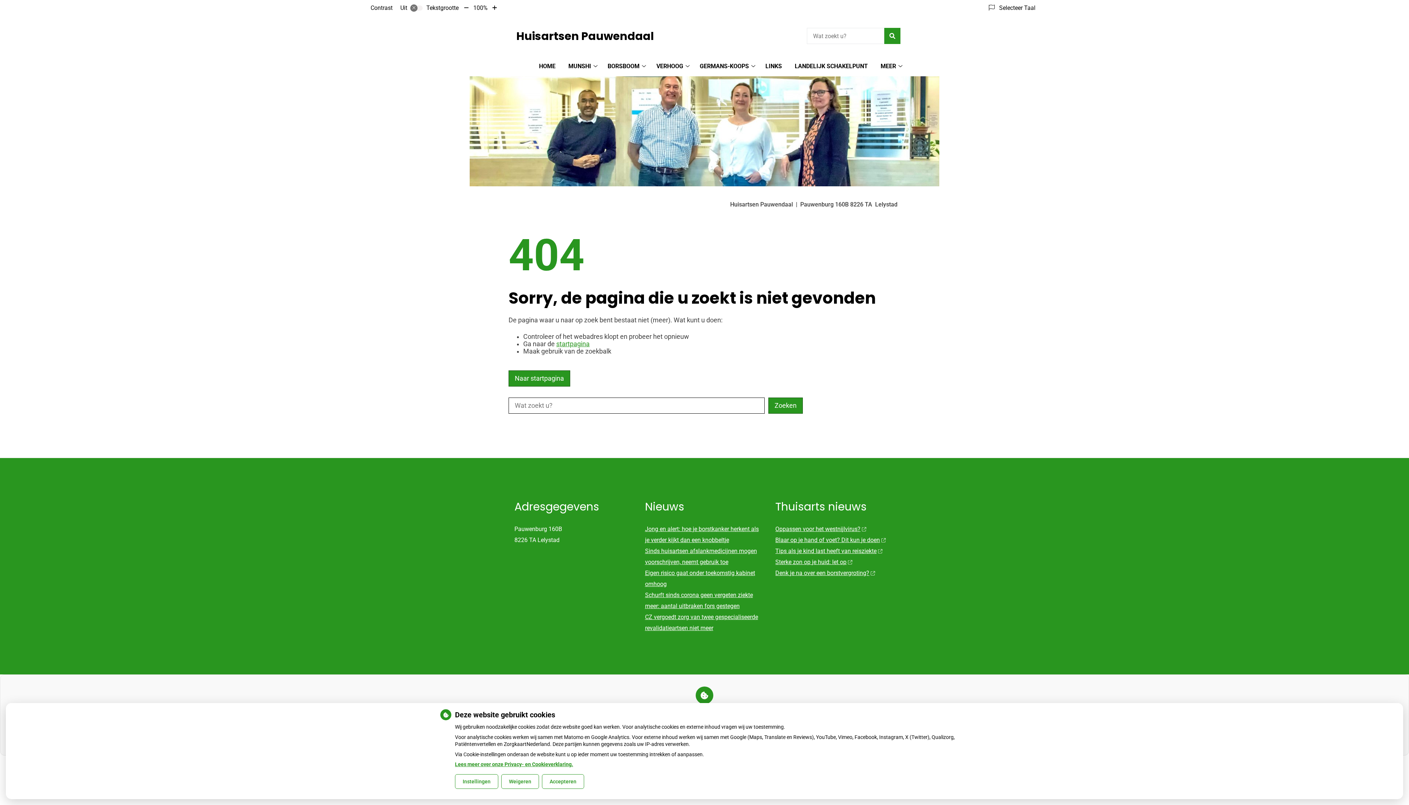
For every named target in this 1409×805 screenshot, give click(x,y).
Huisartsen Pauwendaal (585, 36)
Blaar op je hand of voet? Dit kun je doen (827, 540)
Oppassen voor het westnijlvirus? (817, 529)
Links (773, 66)
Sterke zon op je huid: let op (811, 562)
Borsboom (624, 66)
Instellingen (477, 781)
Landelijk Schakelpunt (831, 66)
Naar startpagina (539, 378)
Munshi (579, 66)
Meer (888, 66)
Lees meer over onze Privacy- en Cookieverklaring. (514, 764)
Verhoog (669, 66)
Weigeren (520, 781)
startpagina (573, 344)
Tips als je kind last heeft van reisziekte (826, 551)
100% (480, 7)
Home (547, 66)
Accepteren (563, 781)
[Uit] (416, 8)
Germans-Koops (724, 66)
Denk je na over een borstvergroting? (822, 573)
